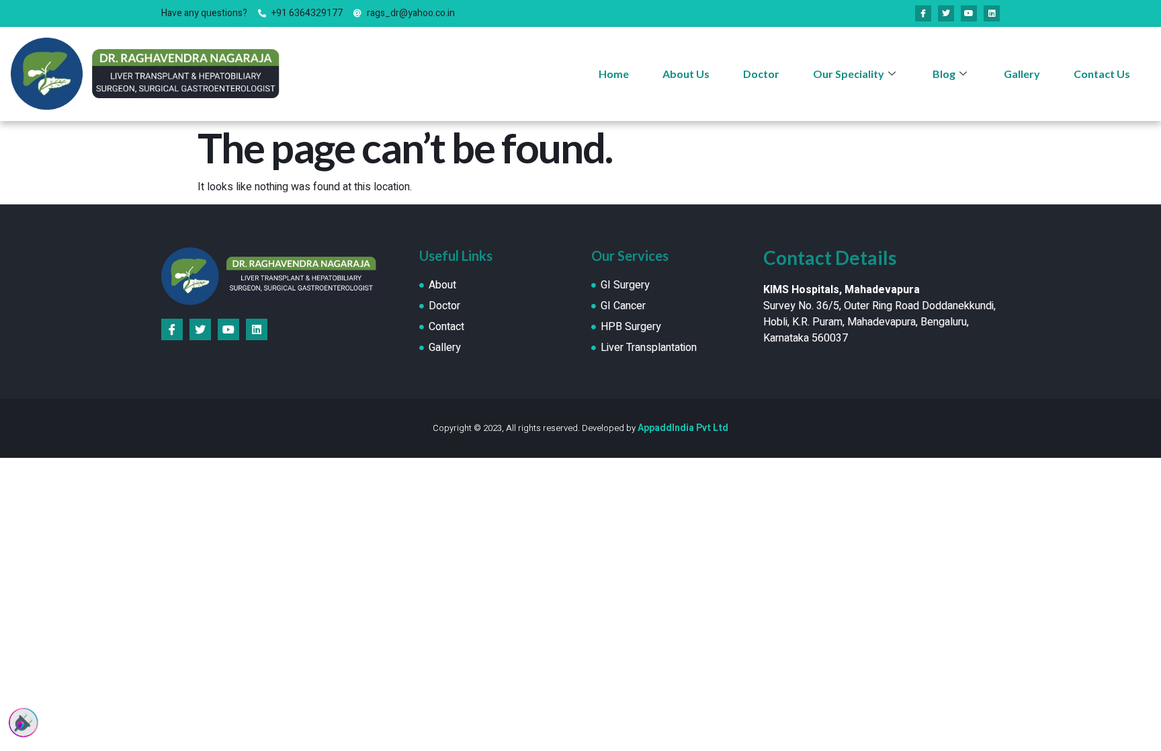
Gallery (1022, 73)
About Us (686, 73)
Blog (944, 73)
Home (614, 73)
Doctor (761, 73)
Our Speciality (848, 73)
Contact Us (1102, 73)
